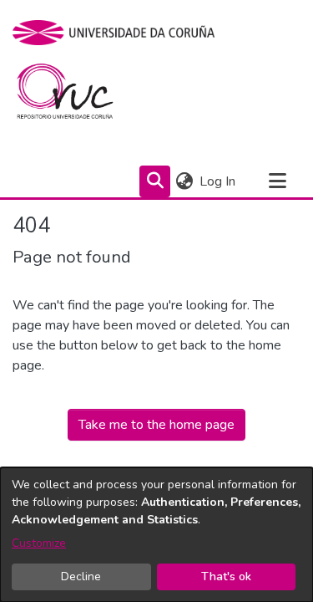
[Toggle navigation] (277, 181)
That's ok (226, 576)
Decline (81, 576)
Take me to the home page (156, 425)
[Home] (75, 95)
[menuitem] (184, 181)
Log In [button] (218, 181)
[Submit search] (154, 181)
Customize (39, 543)
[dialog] (156, 534)
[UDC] (119, 32)
